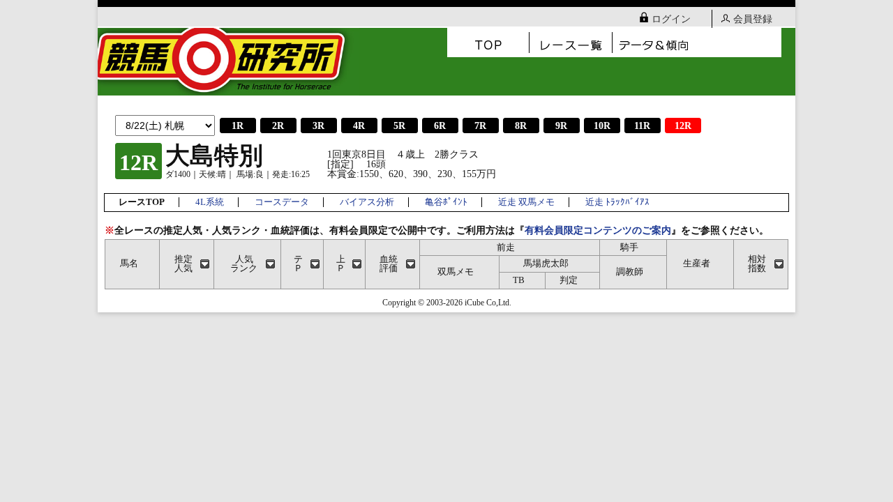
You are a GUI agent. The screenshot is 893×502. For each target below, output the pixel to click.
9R (561, 126)
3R (318, 126)
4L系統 (209, 202)
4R (359, 126)
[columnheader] (187, 264)
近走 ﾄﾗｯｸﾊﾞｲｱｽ (617, 202)
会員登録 (752, 19)
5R (399, 126)
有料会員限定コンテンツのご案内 (598, 230)
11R (642, 126)
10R (602, 126)
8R (521, 126)
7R (480, 126)
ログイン (671, 19)
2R (278, 126)
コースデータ (282, 202)
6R (440, 126)
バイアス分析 (367, 202)
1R (237, 126)
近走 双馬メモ (526, 202)
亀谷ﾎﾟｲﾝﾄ (446, 202)
